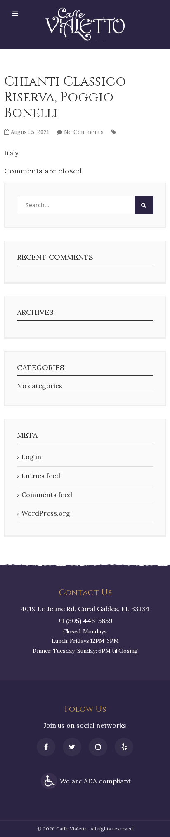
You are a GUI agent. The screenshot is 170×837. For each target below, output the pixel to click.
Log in (31, 456)
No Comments (84, 132)
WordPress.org (45, 513)
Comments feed (46, 494)
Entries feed (40, 475)
